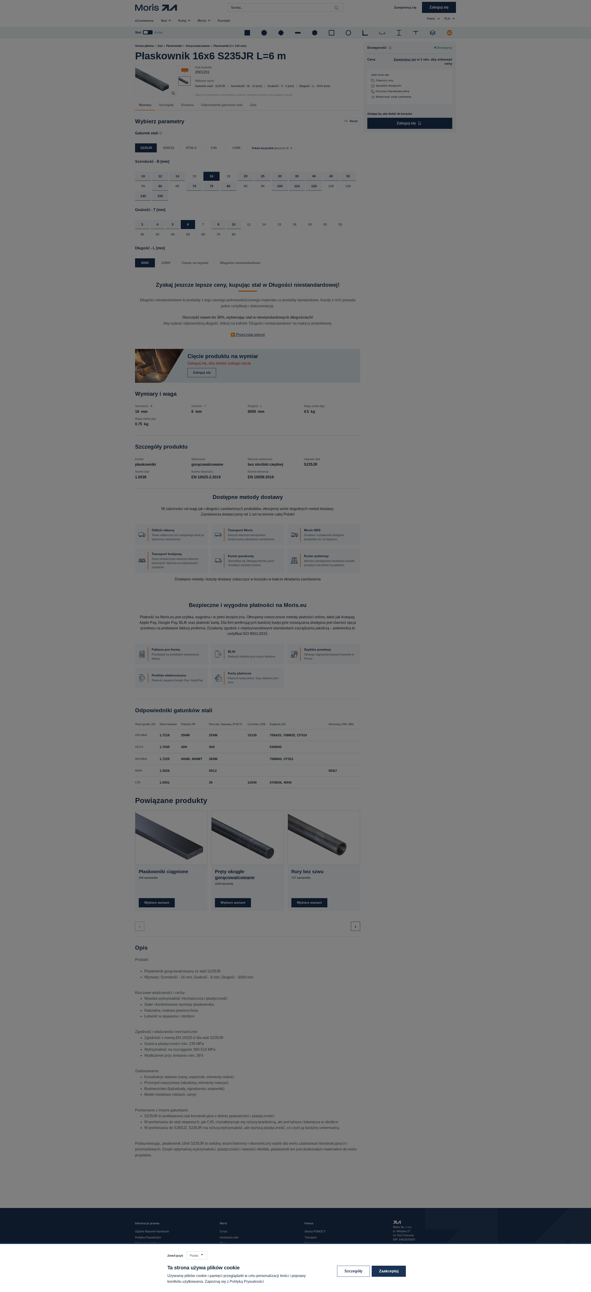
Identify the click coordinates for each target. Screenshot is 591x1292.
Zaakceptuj (388, 1271)
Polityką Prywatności (247, 1281)
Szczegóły (353, 1271)
